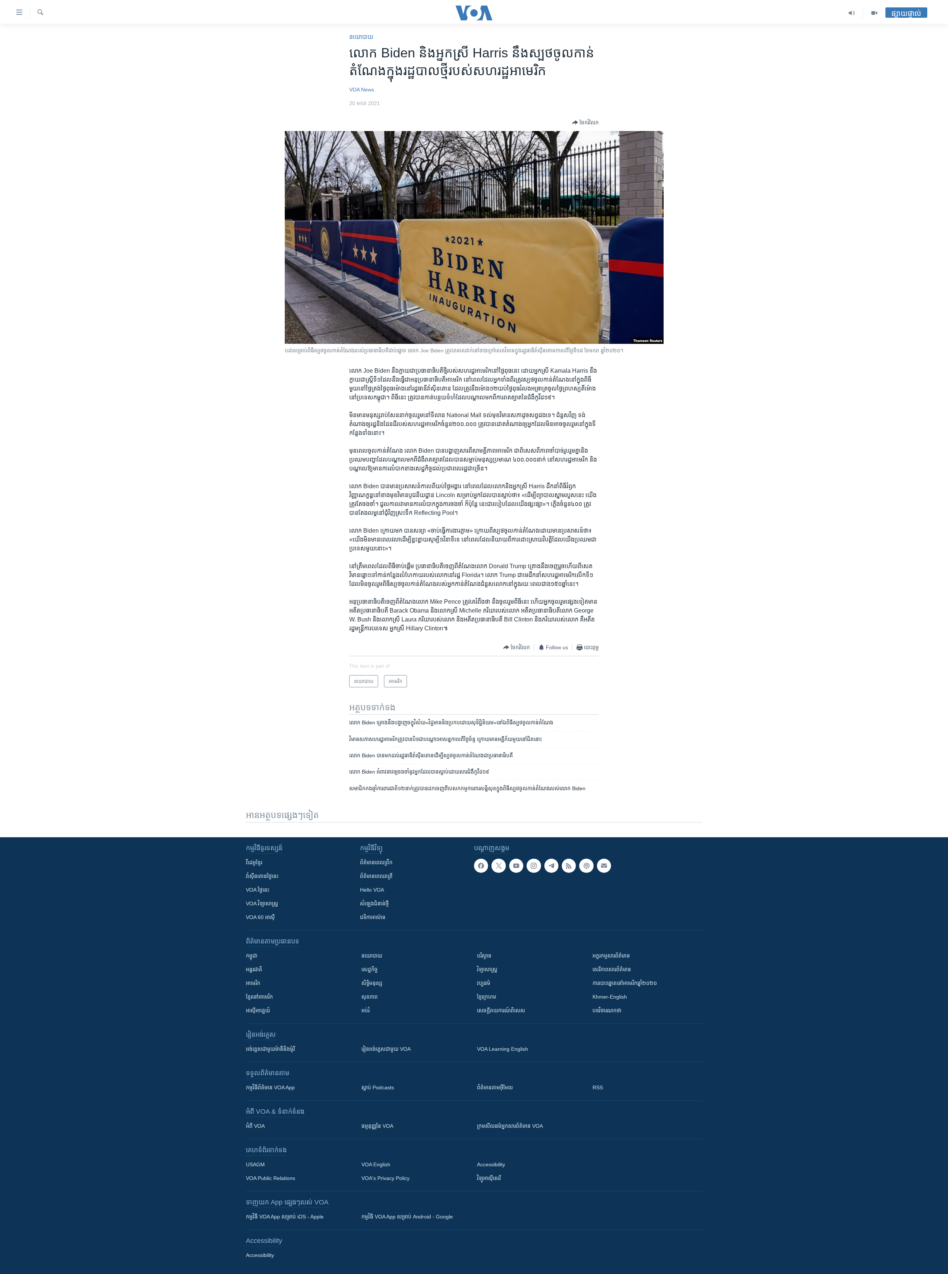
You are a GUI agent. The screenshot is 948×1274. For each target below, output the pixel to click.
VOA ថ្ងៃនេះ (257, 890)
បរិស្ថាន (484, 956)
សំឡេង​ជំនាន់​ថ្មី (374, 903)
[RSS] (569, 866)
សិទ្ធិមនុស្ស (371, 983)
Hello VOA (372, 890)
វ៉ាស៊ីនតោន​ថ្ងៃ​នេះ (262, 876)
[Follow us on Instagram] (534, 866)
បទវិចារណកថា (606, 1010)
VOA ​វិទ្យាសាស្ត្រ (262, 903)
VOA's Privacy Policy (385, 1178)
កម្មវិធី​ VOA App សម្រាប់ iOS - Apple (285, 1217)
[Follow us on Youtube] (516, 866)
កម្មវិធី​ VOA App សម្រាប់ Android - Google (407, 1217)
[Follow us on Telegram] (551, 866)
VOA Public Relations (270, 1178)
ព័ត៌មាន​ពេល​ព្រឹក (376, 862)
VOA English (375, 1164)
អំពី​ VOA (255, 1126)
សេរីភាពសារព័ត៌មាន (611, 969)
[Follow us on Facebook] (481, 866)
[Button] (585, 122)
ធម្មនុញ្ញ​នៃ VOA (377, 1126)
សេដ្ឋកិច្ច (369, 969)
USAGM (255, 1164)
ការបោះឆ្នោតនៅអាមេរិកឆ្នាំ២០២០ (624, 983)
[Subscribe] (604, 866)
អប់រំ (365, 1010)
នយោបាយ (361, 37)
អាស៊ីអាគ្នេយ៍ (258, 1010)
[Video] (874, 13)
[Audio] (852, 13)
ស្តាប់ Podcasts (377, 1087)
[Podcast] (586, 866)
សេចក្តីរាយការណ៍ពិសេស (501, 1010)
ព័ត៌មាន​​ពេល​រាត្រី (376, 876)
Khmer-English (609, 997)
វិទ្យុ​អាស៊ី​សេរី (489, 1178)
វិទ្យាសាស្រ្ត (487, 969)
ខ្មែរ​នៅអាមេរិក (259, 997)
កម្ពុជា (251, 956)
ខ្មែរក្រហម (486, 997)
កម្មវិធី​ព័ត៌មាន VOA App (270, 1087)
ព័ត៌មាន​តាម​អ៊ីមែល (495, 1087)
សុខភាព (369, 997)
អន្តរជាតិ (254, 969)
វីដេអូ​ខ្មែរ (254, 862)
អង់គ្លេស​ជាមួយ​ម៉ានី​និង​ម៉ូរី (270, 1049)
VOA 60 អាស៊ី (260, 917)
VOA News (361, 90)
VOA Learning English (502, 1049)
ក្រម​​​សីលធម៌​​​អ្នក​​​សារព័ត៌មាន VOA (510, 1126)
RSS (597, 1087)
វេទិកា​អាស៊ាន (372, 917)
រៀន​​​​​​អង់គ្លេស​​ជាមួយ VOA (386, 1049)
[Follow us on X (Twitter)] (498, 866)
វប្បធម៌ (483, 983)
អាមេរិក (253, 983)
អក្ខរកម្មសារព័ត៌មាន (611, 956)
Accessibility (491, 1164)
